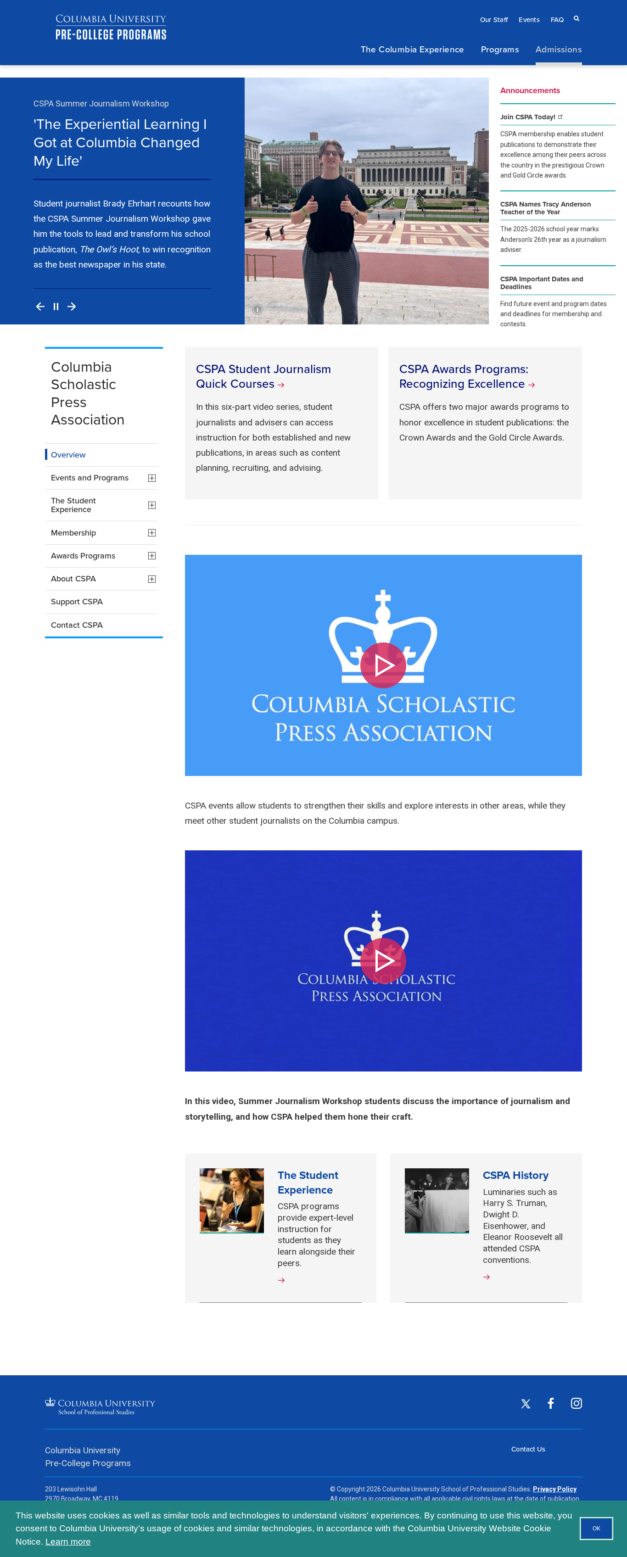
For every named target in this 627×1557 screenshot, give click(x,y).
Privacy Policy (555, 1489)
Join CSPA (528, 117)
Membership (104, 534)
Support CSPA (77, 601)
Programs (500, 49)
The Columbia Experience (413, 49)
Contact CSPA (77, 625)
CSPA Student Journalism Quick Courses (263, 376)
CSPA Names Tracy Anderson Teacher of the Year (545, 208)
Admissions (559, 49)
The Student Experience (104, 506)
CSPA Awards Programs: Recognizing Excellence (463, 376)
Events (529, 19)
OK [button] (596, 1528)
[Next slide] (71, 306)
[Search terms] (574, 9)
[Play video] (383, 665)
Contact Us (528, 1449)
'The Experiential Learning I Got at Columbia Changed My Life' (120, 142)
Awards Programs (104, 557)
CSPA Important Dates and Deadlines (541, 283)
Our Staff (494, 19)
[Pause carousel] (56, 306)
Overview (68, 454)
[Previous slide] (40, 306)
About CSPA (104, 580)
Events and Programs (104, 479)
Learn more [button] (68, 1541)
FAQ (557, 19)
